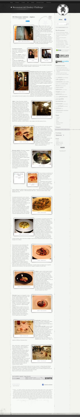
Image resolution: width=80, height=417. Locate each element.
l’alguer (39, 393)
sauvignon (19, 397)
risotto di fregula (29, 396)
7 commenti (20, 18)
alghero (29, 389)
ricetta (26, 396)
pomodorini (15, 396)
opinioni (50, 394)
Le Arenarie (42, 393)
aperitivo (44, 389)
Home (11, 2)
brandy (33, 390)
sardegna (48, 396)
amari (56, 77)
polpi (46, 395)
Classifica (17, 2)
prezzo (18, 396)
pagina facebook (43, 128)
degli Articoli (59, 142)
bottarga (24, 390)
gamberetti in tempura (46, 392)
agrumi (27, 389)
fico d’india (24, 392)
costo (67, 82)
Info (28, 2)
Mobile (32, 2)
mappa (21, 394)
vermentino (65, 110)
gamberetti (40, 392)
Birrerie (75, 129)
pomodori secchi (49, 395)
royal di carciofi (38, 396)
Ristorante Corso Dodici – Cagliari (62, 47)
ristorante (33, 396)
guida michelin (25, 393)
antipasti (60, 77)
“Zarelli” (20, 389)
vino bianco (60, 112)
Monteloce (39, 394)
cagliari (61, 79)
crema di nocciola (29, 391)
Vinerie (78, 129)
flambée (28, 392)
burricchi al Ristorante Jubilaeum (62, 32)
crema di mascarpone (23, 391)
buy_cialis (58, 69)
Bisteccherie (67, 129)
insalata (63, 89)
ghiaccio (50, 392)
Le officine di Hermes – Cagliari (62, 43)
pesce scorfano (30, 395)
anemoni (36, 389)
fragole (38, 392)
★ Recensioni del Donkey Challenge (26, 7)
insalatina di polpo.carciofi (34, 393)
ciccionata (46, 390)
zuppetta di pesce (33, 398)
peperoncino (25, 395)
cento (44, 390)
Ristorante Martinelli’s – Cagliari (62, 44)
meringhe (28, 394)
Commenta (24, 18)
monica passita (35, 394)
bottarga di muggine (28, 390)
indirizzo (28, 393)
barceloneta (15, 390)
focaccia (30, 392)
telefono (58, 108)
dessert (58, 86)
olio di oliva (45, 394)
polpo (63, 94)
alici (31, 389)
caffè (34, 390)
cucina (59, 83)
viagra (57, 70)
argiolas (47, 389)
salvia (41, 396)
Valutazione (48, 2)
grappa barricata (20, 393)
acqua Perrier (23, 389)
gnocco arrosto (15, 393)
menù (64, 92)
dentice (46, 391)
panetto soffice (15, 395)
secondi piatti (66, 106)
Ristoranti (57, 129)
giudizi (61, 87)
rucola (56, 106)
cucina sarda (64, 84)
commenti (14, 391)
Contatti (23, 2)
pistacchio (33, 395)
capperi (37, 390)
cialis (57, 67)
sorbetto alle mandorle (39, 397)
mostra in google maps (36, 378)
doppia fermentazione (19, 392)
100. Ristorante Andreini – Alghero (23, 17)
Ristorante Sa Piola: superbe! (61, 40)
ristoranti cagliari (65, 103)
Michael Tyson (62, 413)
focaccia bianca (34, 392)
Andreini (18, 378)
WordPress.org (59, 144)
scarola (22, 397)
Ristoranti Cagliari (40, 2)
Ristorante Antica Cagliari (61, 45)
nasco (42, 394)
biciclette (18, 390)
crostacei (39, 391)
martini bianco (24, 394)
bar (52, 389)
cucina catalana (43, 391)
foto (65, 85)
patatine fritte (21, 395)
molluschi (31, 394)
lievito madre (46, 393)
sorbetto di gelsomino (46, 397)
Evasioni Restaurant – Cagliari (61, 41)
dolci (63, 85)
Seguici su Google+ (62, 27)
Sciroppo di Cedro (26, 397)
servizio (34, 397)
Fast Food (71, 129)
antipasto (41, 389)
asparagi (50, 389)
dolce (48, 391)
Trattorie (60, 129)
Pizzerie (63, 129)
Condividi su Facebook (48, 384)
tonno (62, 108)
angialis (39, 389)
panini (18, 395)
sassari (17, 397)
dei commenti (59, 143)
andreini (33, 389)
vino (57, 112)
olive (48, 394)
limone (65, 89)
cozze (19, 391)
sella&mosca (31, 397)
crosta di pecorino (34, 391)
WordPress (55, 413)
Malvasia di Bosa (17, 394)
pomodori (65, 94)
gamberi (58, 87)
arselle (64, 77)
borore (21, 390)
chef (64, 79)
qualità (20, 396)
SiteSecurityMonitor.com (62, 151)
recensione (23, 396)
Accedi (57, 140)
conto (17, 391)
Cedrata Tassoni (40, 390)
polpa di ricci (37, 395)
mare (61, 92)
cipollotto (49, 390)
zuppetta (30, 398)
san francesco (44, 396)
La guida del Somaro (63, 67)
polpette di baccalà (42, 395)
